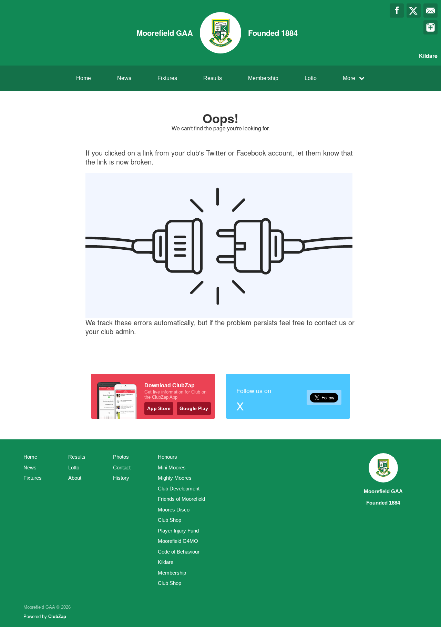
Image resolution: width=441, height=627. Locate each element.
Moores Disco (173, 509)
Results (212, 78)
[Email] (430, 10)
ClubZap (57, 616)
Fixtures (167, 78)
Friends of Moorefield (181, 499)
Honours (167, 457)
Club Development (178, 488)
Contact (122, 467)
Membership (263, 78)
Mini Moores (172, 467)
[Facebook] (397, 10)
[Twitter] (414, 10)
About (74, 478)
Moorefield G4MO (178, 541)
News (124, 78)
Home (83, 78)
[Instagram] (430, 27)
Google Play (194, 408)
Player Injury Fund (178, 531)
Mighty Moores (175, 478)
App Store (159, 408)
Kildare (165, 562)
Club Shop (169, 520)
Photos (121, 457)
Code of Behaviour (178, 552)
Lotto (311, 78)
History (121, 478)
